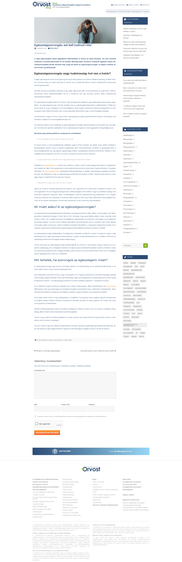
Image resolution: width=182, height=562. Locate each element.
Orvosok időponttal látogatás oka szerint (45, 498)
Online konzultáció (40, 482)
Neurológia (127, 194)
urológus (126, 336)
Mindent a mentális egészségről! (47, 351)
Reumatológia (128, 213)
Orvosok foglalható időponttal (43, 492)
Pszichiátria (127, 205)
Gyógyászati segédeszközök (43, 514)
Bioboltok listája (68, 484)
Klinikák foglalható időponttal (43, 501)
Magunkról (96, 500)
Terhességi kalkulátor (70, 502)
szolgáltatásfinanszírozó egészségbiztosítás (130, 325)
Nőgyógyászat (136, 11)
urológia (142, 333)
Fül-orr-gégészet (129, 182)
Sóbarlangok (67, 497)
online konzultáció (129, 310)
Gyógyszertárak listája (70, 482)
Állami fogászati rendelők (42, 509)
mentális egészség (129, 302)
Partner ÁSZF (68, 510)
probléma (126, 317)
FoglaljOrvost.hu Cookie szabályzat (105, 490)
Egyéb (125, 166)
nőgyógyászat (137, 306)
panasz (140, 313)
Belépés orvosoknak (70, 507)
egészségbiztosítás (52, 171)
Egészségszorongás (44, 340)
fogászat (143, 281)
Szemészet (127, 221)
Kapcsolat (127, 479)
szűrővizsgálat (136, 329)
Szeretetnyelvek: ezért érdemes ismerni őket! (97, 351)
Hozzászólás (39, 370)
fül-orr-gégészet (128, 288)
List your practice (130, 484)
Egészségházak (68, 495)
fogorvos (135, 281)
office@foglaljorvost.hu (123, 451)
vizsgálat (133, 336)
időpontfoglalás (141, 291)
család (142, 266)
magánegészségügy (129, 299)
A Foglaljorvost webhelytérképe (45, 479)
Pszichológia (127, 209)
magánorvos (141, 299)
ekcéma (125, 503)
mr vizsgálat (138, 507)
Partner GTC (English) (70, 513)
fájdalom (126, 284)
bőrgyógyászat (128, 266)
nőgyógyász (127, 306)
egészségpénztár (128, 277)
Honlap (92, 404)
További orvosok (38, 495)
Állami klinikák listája (40, 507)
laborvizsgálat (137, 295)
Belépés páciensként (119, 5)
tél (136, 333)
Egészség (127, 159)
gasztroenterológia (140, 288)
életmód (141, 336)
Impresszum (97, 487)
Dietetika (126, 155)
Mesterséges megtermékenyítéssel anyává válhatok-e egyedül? (134, 98)
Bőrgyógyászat (111, 11)
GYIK (94, 492)
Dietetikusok (37, 512)
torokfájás (141, 503)
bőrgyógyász (142, 263)
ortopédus (126, 313)
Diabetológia (128, 151)
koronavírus (127, 295)
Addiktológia (127, 135)
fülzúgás (138, 505)
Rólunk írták (97, 502)
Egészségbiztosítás (130, 163)
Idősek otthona (68, 492)
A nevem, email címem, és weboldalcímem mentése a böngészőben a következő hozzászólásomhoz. (72, 416)
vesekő (145, 507)
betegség (133, 263)
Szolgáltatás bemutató (132, 487)
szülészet (126, 225)
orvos (133, 313)
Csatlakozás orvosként (132, 482)
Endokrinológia (128, 170)
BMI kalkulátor (68, 505)
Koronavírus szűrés (40, 484)
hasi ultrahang (144, 510)
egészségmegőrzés (129, 273)
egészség (126, 270)
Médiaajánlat (128, 490)
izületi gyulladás (128, 507)
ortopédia (139, 310)
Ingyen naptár (128, 495)
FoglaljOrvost (41, 48)
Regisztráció (145, 5)
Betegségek (127, 143)
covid (136, 266)
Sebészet (126, 217)
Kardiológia (127, 190)
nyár (138, 302)
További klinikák (38, 504)
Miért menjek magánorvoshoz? (104, 495)
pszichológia (135, 317)
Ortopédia (127, 201)
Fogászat (146, 11)
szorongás (126, 329)
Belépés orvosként (133, 5)
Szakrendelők (37, 517)
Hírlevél (95, 484)
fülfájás (136, 510)
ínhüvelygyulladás (128, 505)
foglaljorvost (127, 281)
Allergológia (127, 139)
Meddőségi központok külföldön (46, 487)
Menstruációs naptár (70, 500)
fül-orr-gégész (135, 284)
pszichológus (111, 286)
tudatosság (67, 340)
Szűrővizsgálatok (39, 490)
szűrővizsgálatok (128, 333)
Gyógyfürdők (67, 487)
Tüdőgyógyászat (129, 228)
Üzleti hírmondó (98, 482)
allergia (126, 263)
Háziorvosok (67, 490)
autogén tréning (128, 510)
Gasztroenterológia (124, 11)
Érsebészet (127, 174)
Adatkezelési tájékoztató (72, 515)
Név (36, 404)
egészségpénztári (50, 165)
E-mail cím (65, 404)
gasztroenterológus (129, 291)
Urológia (126, 232)
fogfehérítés (133, 503)
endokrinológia (140, 277)
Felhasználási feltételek (101, 497)
